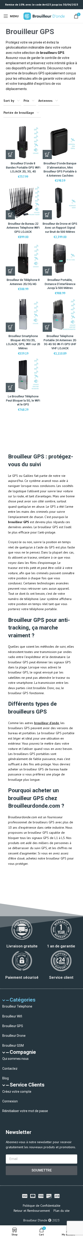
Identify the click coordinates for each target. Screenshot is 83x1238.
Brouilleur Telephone (17, 1006)
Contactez (10, 1068)
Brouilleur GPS (12, 1026)
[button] (47, 154)
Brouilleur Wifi (12, 1016)
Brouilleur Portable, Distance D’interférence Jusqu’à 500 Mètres (60, 284)
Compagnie (23, 1052)
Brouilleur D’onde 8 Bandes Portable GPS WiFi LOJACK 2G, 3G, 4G (23, 167)
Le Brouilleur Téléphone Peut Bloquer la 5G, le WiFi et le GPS (23, 400)
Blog (5, 1078)
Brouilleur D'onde (35, 1220)
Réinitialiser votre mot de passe (25, 1111)
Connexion (10, 1101)
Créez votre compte (16, 1091)
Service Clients (27, 1085)
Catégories (23, 1000)
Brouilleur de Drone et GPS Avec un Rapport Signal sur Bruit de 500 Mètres (60, 227)
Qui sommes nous (15, 1058)
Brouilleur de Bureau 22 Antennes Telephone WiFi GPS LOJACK (23, 227)
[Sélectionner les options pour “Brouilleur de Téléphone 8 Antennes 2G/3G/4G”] (10, 271)
